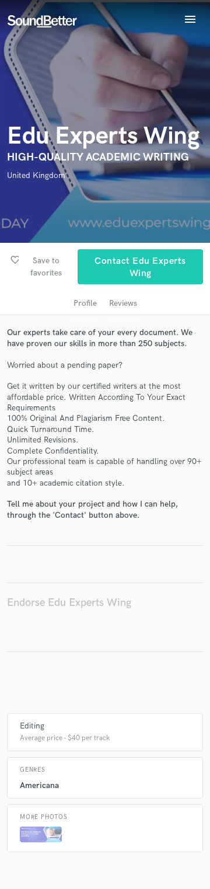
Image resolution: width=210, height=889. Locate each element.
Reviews (123, 303)
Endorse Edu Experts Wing (69, 602)
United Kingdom (36, 175)
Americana (39, 785)
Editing (32, 726)
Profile (85, 303)
